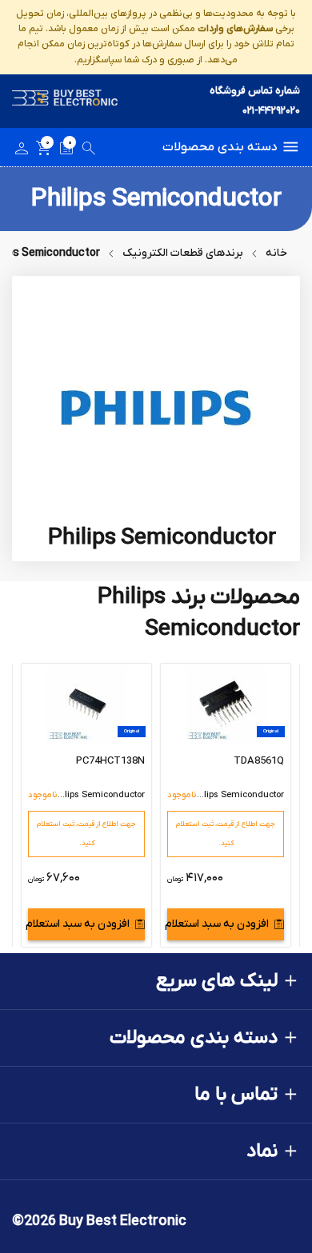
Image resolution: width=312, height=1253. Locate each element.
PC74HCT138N (110, 761)
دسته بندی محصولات (220, 147)
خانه (276, 253)
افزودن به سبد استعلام (218, 924)
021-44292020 (271, 111)
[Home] (65, 101)
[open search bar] (88, 151)
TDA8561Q (259, 761)
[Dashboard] (21, 151)
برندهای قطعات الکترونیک (182, 253)
